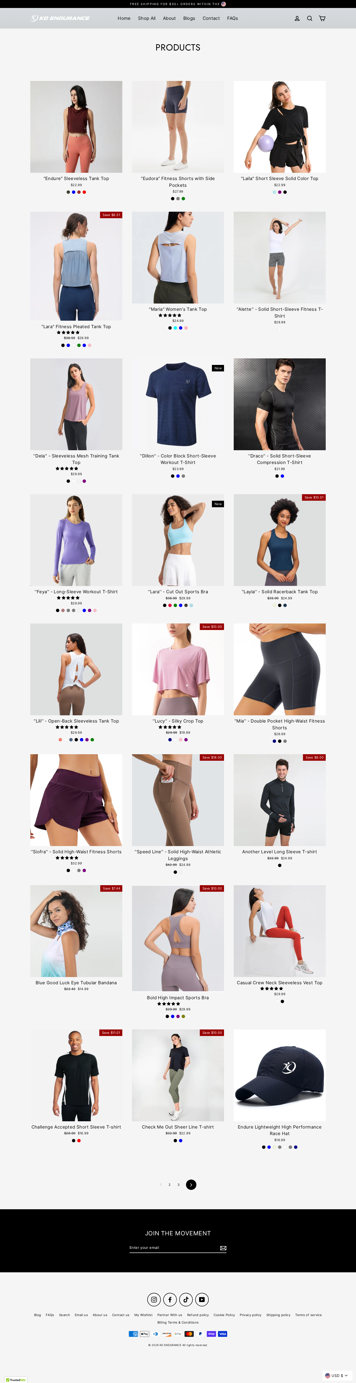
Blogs (189, 18)
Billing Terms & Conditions (178, 1322)
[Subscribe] (222, 1248)
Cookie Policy (224, 1315)
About (169, 18)
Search (64, 1315)
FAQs (232, 18)
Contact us (121, 1315)
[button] (68, 332)
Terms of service (308, 1315)
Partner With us (169, 1315)
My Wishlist (143, 1315)
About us (100, 1315)
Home (124, 18)
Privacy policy (250, 1315)
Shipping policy (278, 1315)
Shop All (147, 18)
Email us (81, 1315)
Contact (211, 18)
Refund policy (198, 1315)
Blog (37, 1315)
